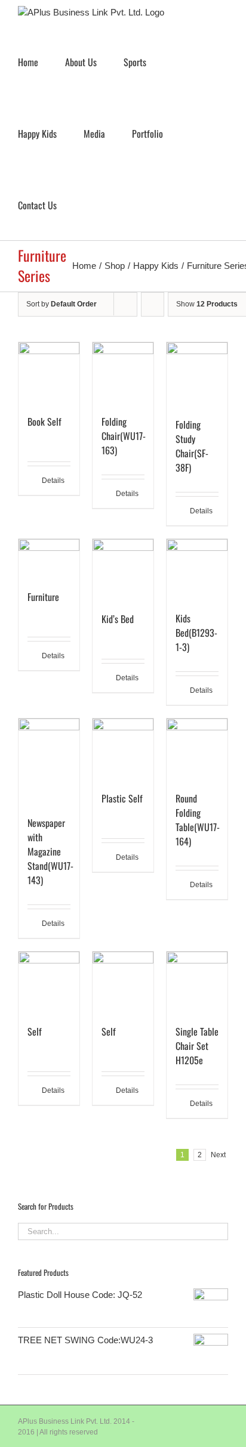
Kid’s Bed (118, 619)
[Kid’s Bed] (123, 569)
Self (34, 1031)
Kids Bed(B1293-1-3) (196, 632)
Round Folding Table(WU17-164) (198, 819)
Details (53, 480)
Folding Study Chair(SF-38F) (192, 446)
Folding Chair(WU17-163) (124, 435)
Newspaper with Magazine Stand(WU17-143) (50, 851)
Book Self (44, 421)
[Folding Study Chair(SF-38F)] (197, 374)
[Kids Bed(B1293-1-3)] (197, 569)
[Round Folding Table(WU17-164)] (197, 748)
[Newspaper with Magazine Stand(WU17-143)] (49, 761)
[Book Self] (49, 372)
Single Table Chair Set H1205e (197, 1045)
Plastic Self (122, 798)
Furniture (43, 597)
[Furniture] (49, 558)
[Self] (49, 982)
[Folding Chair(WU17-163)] (123, 372)
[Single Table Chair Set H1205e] (197, 982)
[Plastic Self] (123, 748)
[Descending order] (152, 304)
